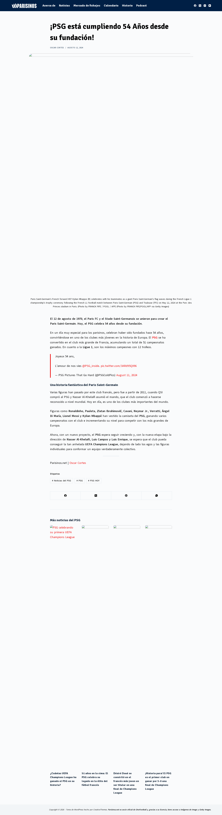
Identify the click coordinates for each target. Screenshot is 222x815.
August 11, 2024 (126, 375)
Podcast (141, 5)
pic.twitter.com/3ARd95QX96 (119, 366)
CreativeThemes (100, 809)
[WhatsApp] (157, 496)
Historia (127, 5)
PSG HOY (93, 480)
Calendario (111, 5)
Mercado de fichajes (86, 5)
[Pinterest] (126, 496)
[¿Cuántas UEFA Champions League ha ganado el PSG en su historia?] (63, 646)
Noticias (64, 5)
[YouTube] (210, 5)
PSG (80, 480)
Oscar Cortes (78, 463)
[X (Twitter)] (200, 5)
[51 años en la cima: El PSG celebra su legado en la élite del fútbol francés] (95, 646)
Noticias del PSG (61, 480)
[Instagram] (205, 5)
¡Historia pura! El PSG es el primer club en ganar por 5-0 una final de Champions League (158, 781)
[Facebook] (195, 5)
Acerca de (48, 5)
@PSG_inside (90, 366)
